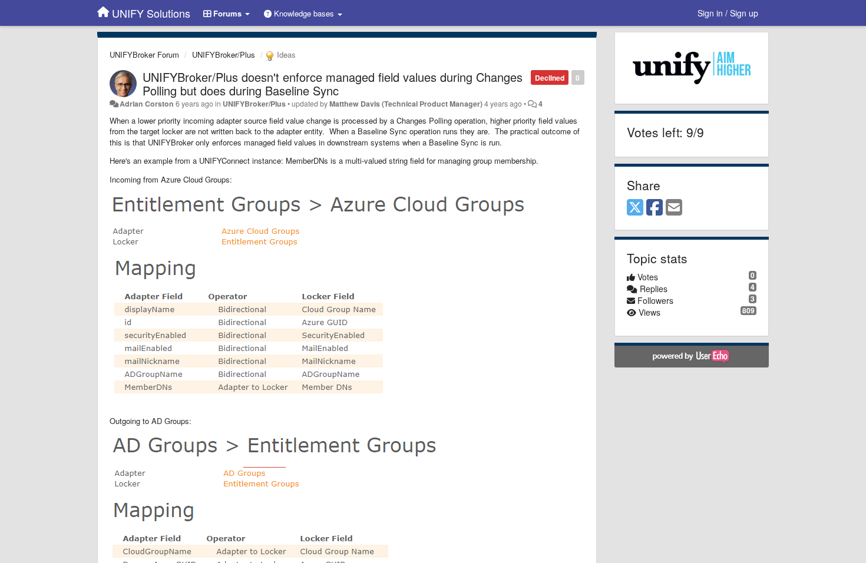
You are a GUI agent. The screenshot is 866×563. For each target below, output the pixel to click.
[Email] (674, 208)
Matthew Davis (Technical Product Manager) (405, 103)
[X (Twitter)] (635, 208)
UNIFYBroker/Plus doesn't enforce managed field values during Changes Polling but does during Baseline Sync (333, 83)
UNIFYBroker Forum (144, 54)
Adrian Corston (147, 103)
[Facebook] (654, 208)
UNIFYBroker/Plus (223, 54)
